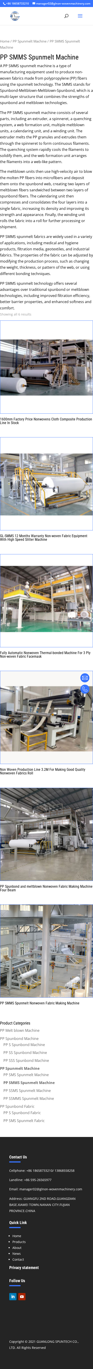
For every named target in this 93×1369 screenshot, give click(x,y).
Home (4, 41)
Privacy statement (24, 1267)
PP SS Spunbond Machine (25, 1052)
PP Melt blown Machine (20, 1030)
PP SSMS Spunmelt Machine (27, 1090)
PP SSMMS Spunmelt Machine (28, 1098)
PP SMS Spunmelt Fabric (24, 1120)
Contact (18, 1259)
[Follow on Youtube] (22, 1296)
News (16, 1253)
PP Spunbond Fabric (17, 1106)
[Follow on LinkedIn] (12, 1296)
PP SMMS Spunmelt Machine (29, 1082)
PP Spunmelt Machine (29, 41)
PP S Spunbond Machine (24, 1044)
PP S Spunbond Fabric (22, 1112)
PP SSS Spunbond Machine (26, 1060)
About (16, 1248)
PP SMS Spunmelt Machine (26, 1074)
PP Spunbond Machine (19, 1038)
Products (19, 1242)
